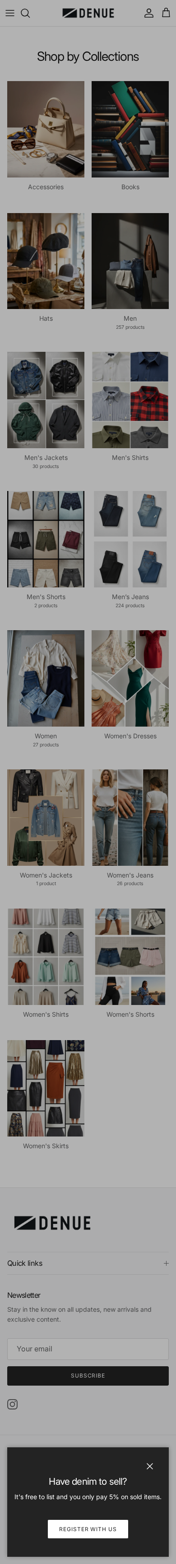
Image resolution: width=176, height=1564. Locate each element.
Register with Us (88, 1529)
